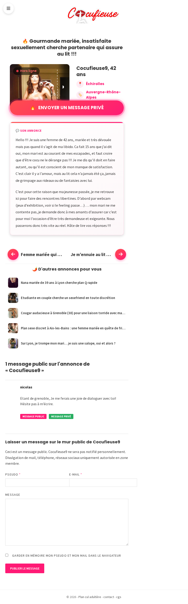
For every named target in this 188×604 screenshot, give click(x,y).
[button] (63, 86)
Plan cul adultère (89, 597)
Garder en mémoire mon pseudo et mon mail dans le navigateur (66, 555)
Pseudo (13, 474)
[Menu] (8, 8)
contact (108, 597)
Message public (33, 416)
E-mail (75, 474)
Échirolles (95, 83)
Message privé (61, 416)
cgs (118, 597)
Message (12, 495)
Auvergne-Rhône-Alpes (103, 95)
